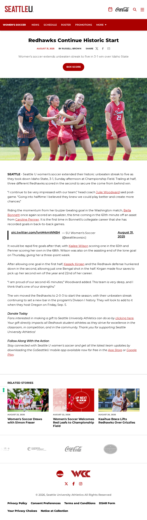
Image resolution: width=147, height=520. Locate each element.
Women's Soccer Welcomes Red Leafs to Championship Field (73, 422)
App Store (115, 350)
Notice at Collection (54, 511)
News (35, 24)
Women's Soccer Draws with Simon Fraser (24, 420)
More (100, 24)
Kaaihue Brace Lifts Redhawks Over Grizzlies (116, 420)
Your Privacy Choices (22, 511)
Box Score (75, 66)
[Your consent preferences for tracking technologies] (3, 390)
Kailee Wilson (78, 246)
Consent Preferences (46, 503)
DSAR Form (107, 503)
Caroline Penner (27, 219)
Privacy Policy (17, 503)
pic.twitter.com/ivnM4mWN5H (35, 232)
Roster (66, 24)
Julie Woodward (108, 192)
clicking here (124, 318)
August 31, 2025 (126, 234)
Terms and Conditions (80, 503)
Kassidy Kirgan (74, 264)
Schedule (50, 24)
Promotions (83, 24)
